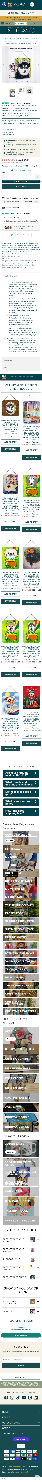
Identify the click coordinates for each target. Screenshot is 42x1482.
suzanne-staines (13, 285)
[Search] (34, 23)
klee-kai (30, 281)
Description (8, 379)
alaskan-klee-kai (19, 279)
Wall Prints (17, 274)
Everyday (24, 281)
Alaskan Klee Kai (20, 262)
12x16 (12, 262)
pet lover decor (19, 283)
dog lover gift (11, 281)
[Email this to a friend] (29, 253)
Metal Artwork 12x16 (15, 270)
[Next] (38, 74)
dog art (33, 279)
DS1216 (4, 268)
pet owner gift (29, 283)
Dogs (31, 266)
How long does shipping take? (14, 830)
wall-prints (23, 285)
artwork (27, 279)
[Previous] (3, 74)
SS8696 (4, 285)
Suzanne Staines (7, 274)
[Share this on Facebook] (18, 253)
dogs (18, 281)
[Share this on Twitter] (12, 253)
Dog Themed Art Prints (21, 266)
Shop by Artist (30, 272)
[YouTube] (24, 1416)
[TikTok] (18, 1416)
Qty (3, 191)
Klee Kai (32, 268)
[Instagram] (12, 1416)
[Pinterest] (30, 1416)
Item (5, 386)
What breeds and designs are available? (19, 802)
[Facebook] (6, 1416)
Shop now (10, 859)
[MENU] (1, 23)
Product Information (11, 294)
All (27, 262)
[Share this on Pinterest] (23, 253)
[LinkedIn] (36, 1416)
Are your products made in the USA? (16, 792)
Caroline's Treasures (9, 148)
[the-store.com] (21, 23)
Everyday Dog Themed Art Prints (18, 268)
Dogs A (36, 266)
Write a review (21, 1354)
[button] (4, 4)
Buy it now (21, 205)
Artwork (31, 262)
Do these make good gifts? (18, 811)
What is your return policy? (17, 821)
